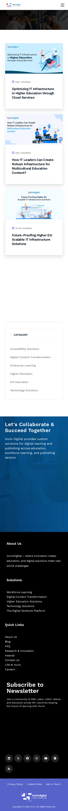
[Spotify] (55, 758)
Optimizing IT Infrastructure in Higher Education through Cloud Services (33, 93)
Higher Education (21, 373)
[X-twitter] (18, 758)
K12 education (19, 382)
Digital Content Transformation (30, 357)
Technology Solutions (24, 390)
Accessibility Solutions (24, 348)
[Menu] (62, 5)
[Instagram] (37, 758)
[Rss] (9, 769)
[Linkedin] (9, 758)
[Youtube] (46, 758)
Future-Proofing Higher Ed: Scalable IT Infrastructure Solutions (32, 239)
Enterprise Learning (23, 365)
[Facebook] (27, 758)
